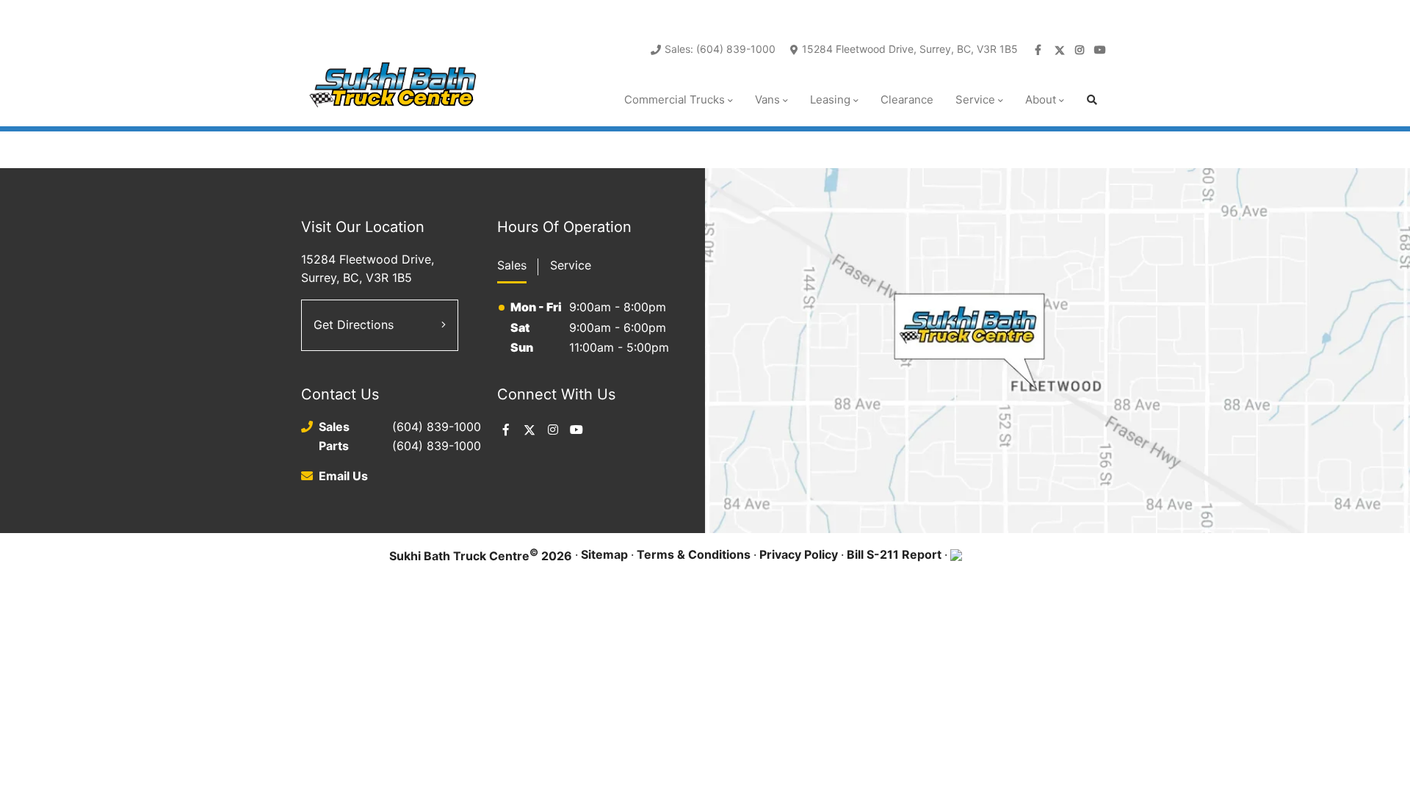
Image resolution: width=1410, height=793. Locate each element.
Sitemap (604, 554)
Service (975, 99)
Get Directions (354, 324)
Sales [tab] (512, 265)
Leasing (830, 99)
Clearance (907, 99)
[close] (1094, 12)
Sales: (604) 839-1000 (720, 49)
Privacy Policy (798, 554)
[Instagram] (1081, 50)
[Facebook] (1040, 50)
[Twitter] (1060, 50)
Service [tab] (570, 265)
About (1040, 99)
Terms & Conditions (694, 554)
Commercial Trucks (674, 99)
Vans (767, 99)
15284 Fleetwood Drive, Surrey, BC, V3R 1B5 (910, 49)
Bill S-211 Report (894, 554)
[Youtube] (1101, 50)
